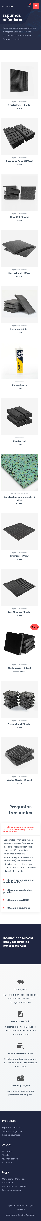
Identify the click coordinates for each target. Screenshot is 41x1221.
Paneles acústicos (11, 1135)
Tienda (5, 1155)
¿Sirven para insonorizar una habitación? (18, 881)
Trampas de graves (12, 1131)
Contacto (7, 1162)
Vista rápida (19, 96)
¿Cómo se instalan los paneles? (17, 891)
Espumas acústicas (12, 1127)
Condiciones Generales (13, 1179)
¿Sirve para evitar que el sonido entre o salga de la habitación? (18, 829)
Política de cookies (11, 1190)
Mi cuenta (7, 1151)
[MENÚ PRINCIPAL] (36, 6)
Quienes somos (10, 1158)
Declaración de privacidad (15, 1186)
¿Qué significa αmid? (18, 907)
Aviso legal (7, 1182)
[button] (20, 829)
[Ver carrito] (28, 6)
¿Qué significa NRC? (18, 900)
